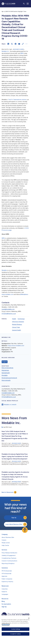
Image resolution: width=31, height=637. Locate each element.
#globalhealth (6, 373)
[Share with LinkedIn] (8, 44)
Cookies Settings (15, 629)
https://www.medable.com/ (16, 345)
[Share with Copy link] (22, 44)
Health (14, 319)
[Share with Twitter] (12, 44)
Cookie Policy (5, 624)
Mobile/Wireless (17, 324)
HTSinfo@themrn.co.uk (9, 313)
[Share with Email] (19, 44)
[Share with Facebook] (15, 44)
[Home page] (8, 4)
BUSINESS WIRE (18, 49)
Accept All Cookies (15, 633)
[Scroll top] (25, 530)
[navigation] (27, 3)
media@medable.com (8, 309)
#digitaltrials (5, 370)
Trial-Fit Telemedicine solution (17, 99)
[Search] (24, 3)
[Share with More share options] (26, 44)
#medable (5, 375)
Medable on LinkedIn (10, 404)
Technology (21, 319)
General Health (16, 330)
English (4, 362)
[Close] (28, 618)
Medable (4, 270)
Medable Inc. (5, 51)
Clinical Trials (16, 327)
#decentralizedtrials (7, 368)
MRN (21, 53)
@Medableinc (24, 294)
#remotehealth (6, 380)
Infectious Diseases (18, 321)
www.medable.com (7, 294)
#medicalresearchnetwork (9, 378)
